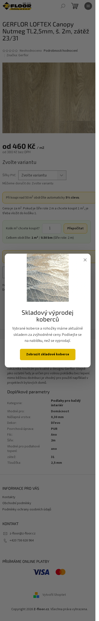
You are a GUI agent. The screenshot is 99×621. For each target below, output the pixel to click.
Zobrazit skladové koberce (47, 354)
